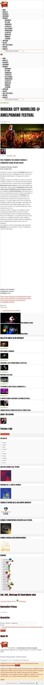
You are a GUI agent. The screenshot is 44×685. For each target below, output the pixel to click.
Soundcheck (8, 24)
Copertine (5, 41)
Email (2, 625)
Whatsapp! (22, 601)
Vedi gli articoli (5, 434)
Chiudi (2, 679)
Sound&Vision (8, 30)
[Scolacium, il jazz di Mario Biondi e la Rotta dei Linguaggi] (4, 358)
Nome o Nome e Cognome (8, 623)
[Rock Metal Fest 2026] (4, 370)
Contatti (5, 49)
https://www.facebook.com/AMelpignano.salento (15, 298)
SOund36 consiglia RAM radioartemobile (13, 537)
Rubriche (5, 18)
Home (4, 10)
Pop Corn (7, 22)
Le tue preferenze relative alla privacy (27, 683)
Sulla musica (8, 28)
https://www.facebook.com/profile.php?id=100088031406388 (12, 301)
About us (5, 12)
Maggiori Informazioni (7, 665)
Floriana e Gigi (6, 121)
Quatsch (5, 47)
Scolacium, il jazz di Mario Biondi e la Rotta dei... (13, 363)
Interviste (5, 14)
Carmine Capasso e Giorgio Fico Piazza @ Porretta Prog (15, 410)
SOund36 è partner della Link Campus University (15, 502)
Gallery (5, 43)
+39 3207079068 (5, 601)
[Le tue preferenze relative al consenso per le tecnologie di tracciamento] (42, 683)
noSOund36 (8, 20)
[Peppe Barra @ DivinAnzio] (4, 346)
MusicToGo (8, 34)
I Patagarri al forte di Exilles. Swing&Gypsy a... (13, 386)
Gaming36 (7, 37)
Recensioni (6, 16)
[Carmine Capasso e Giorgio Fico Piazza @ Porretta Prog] (4, 405)
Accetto (17, 665)
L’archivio (7, 39)
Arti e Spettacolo (8, 45)
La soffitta (8, 32)
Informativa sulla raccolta (11, 683)
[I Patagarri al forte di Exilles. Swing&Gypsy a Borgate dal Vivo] (4, 382)
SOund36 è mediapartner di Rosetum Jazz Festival (16, 520)
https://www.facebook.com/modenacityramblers (15, 296)
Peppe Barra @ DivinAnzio (7, 351)
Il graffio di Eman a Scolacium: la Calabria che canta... (15, 398)
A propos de (8, 26)
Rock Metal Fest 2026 (6, 375)
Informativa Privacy (4, 612)
